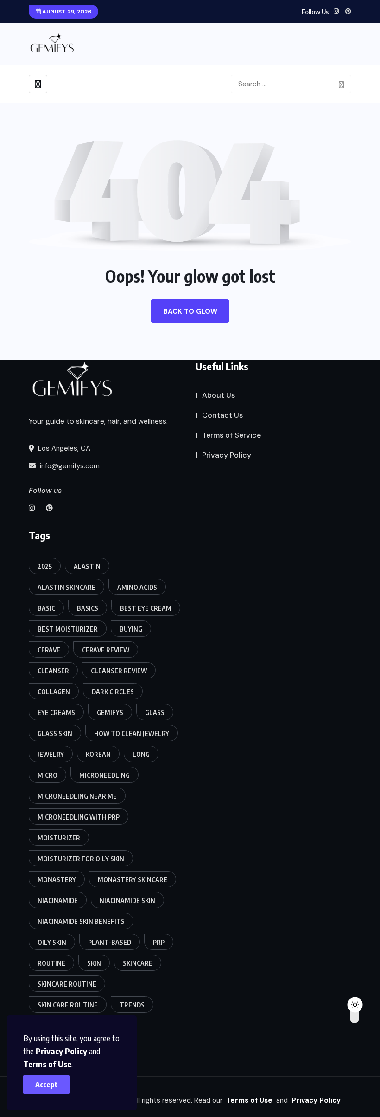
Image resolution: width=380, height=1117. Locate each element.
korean (98, 754)
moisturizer (59, 838)
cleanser (53, 671)
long (141, 754)
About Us (218, 395)
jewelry (51, 754)
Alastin (87, 566)
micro (47, 775)
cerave (49, 650)
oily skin (52, 942)
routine (51, 963)
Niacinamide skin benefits (81, 921)
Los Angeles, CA (63, 448)
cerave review (105, 650)
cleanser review (119, 671)
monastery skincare (132, 880)
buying (131, 629)
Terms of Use (47, 1064)
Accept (46, 1084)
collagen (54, 692)
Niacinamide (58, 900)
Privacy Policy (61, 1051)
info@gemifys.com (69, 466)
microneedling (104, 775)
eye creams (56, 713)
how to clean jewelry (131, 733)
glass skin (55, 733)
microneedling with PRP (79, 817)
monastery (57, 880)
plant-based (109, 942)
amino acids (137, 587)
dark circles (113, 692)
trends (132, 1005)
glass (155, 713)
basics (87, 608)
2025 (45, 566)
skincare (137, 963)
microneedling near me (77, 796)
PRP (159, 942)
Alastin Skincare (66, 587)
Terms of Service (231, 435)
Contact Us (222, 415)
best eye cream (145, 608)
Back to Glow (190, 311)
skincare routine (67, 984)
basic (46, 608)
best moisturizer (68, 629)
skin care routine (68, 1005)
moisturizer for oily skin (81, 859)
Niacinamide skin (127, 900)
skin (94, 963)
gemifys (110, 713)
